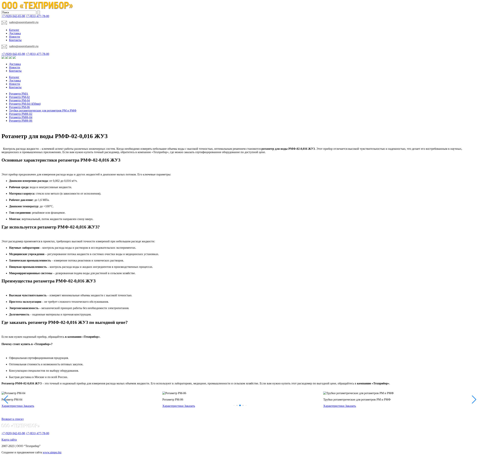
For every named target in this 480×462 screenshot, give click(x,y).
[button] (236, 405)
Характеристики (12, 405)
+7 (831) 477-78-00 (37, 16)
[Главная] (38, 8)
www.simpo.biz (52, 452)
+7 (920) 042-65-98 (13, 16)
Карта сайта (9, 439)
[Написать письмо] (20, 23)
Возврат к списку (13, 419)
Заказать (28, 405)
